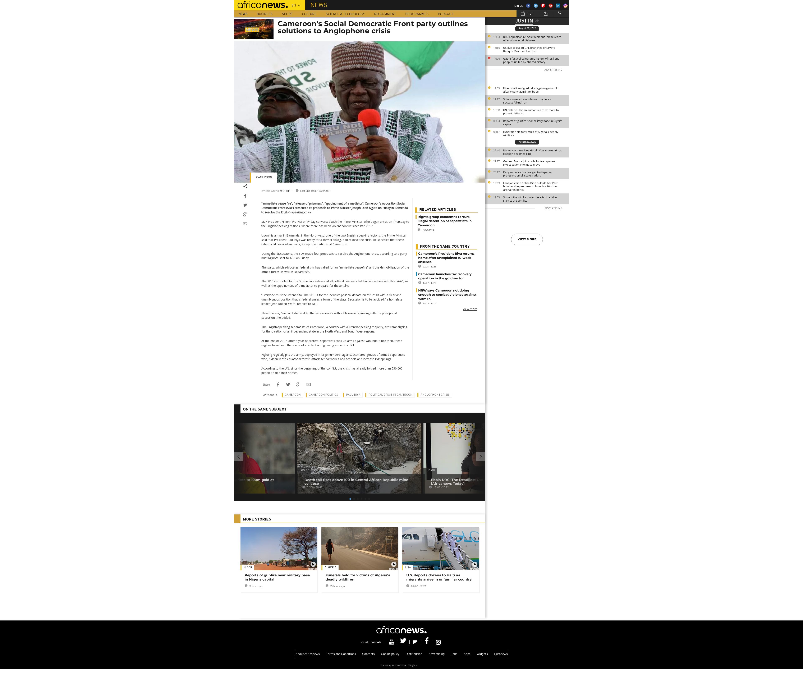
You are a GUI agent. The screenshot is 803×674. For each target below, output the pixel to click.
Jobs (454, 654)
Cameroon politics (323, 394)
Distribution (414, 654)
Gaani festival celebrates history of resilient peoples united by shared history (531, 60)
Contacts (368, 654)
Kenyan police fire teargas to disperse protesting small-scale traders (527, 173)
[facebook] (427, 642)
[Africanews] (261, 4)
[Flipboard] (415, 642)
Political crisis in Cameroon (390, 394)
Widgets (482, 654)
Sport (287, 14)
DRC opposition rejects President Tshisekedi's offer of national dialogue (532, 38)
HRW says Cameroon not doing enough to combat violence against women (447, 294)
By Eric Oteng (270, 191)
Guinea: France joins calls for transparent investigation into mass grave (529, 163)
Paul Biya (353, 394)
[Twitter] (404, 642)
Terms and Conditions (341, 654)
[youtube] (392, 642)
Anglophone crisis (435, 394)
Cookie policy (390, 654)
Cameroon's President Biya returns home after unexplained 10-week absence (446, 258)
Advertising (436, 654)
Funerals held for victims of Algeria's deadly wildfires (530, 133)
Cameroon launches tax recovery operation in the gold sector (445, 276)
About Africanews (307, 654)
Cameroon (264, 177)
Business (265, 14)
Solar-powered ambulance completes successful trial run (527, 100)
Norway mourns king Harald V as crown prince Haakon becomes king (532, 152)
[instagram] (438, 642)
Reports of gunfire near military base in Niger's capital (532, 122)
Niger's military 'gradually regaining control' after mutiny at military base (530, 90)
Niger (248, 567)
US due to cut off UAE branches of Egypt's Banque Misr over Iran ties (529, 49)
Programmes (417, 14)
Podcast (445, 14)
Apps (467, 654)
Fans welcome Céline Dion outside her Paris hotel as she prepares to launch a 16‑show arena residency (531, 186)
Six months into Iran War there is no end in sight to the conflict (530, 199)
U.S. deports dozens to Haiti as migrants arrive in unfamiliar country (439, 577)
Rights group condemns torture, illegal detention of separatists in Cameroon (445, 221)
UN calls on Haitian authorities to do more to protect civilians (531, 111)
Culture (309, 14)
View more (527, 239)
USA (408, 567)
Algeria (330, 567)
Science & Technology (345, 14)
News (243, 14)
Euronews (501, 654)
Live (530, 14)
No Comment (385, 14)
